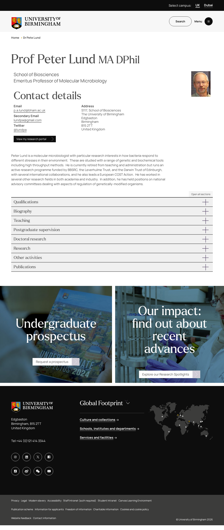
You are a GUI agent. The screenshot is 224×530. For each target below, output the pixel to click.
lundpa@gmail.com (27, 120)
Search (180, 21)
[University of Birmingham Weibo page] (26, 471)
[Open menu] (208, 21)
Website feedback (21, 518)
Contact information (44, 518)
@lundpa (20, 130)
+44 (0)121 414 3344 (31, 441)
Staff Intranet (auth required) (79, 500)
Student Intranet (107, 500)
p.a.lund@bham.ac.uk (29, 110)
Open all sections (200, 194)
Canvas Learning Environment (135, 500)
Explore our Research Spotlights (165, 374)
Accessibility (54, 500)
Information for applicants (49, 509)
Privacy (15, 500)
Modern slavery (37, 500)
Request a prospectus (52, 362)
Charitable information (105, 509)
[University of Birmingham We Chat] (38, 471)
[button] (112, 202)
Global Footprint (101, 403)
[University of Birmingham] (36, 21)
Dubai (208, 5)
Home (15, 38)
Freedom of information (78, 509)
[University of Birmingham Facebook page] (49, 457)
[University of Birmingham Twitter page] (38, 457)
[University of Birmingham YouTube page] (49, 471)
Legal (24, 500)
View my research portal (31, 139)
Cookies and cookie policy (134, 509)
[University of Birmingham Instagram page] (15, 457)
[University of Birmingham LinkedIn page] (26, 457)
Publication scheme (22, 509)
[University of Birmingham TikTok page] (15, 471)
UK (197, 5)
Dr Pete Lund (31, 38)
